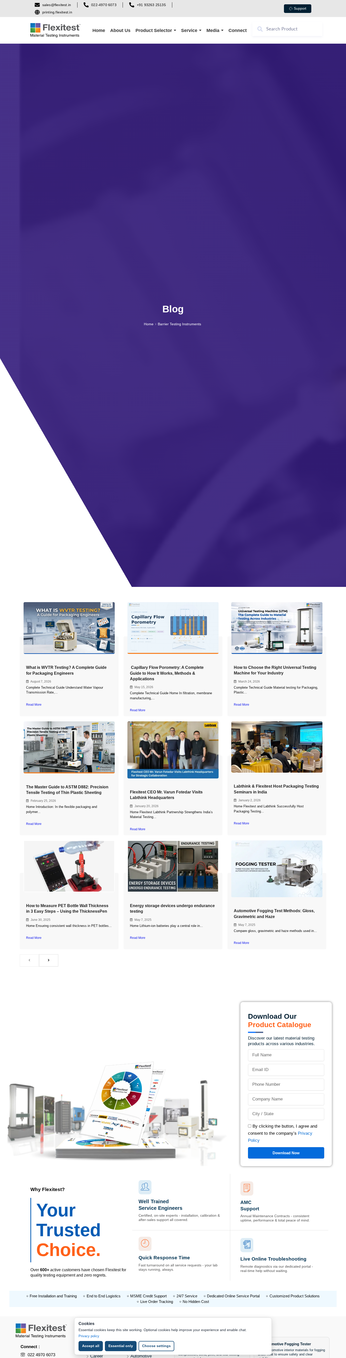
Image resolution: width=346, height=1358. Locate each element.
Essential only (120, 1346)
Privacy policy (89, 1336)
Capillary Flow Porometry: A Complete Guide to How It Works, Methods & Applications (167, 673)
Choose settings (156, 1346)
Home (148, 324)
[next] (48, 960)
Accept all (90, 1346)
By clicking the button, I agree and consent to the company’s (282, 1133)
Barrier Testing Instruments (179, 324)
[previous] (29, 960)
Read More (34, 704)
